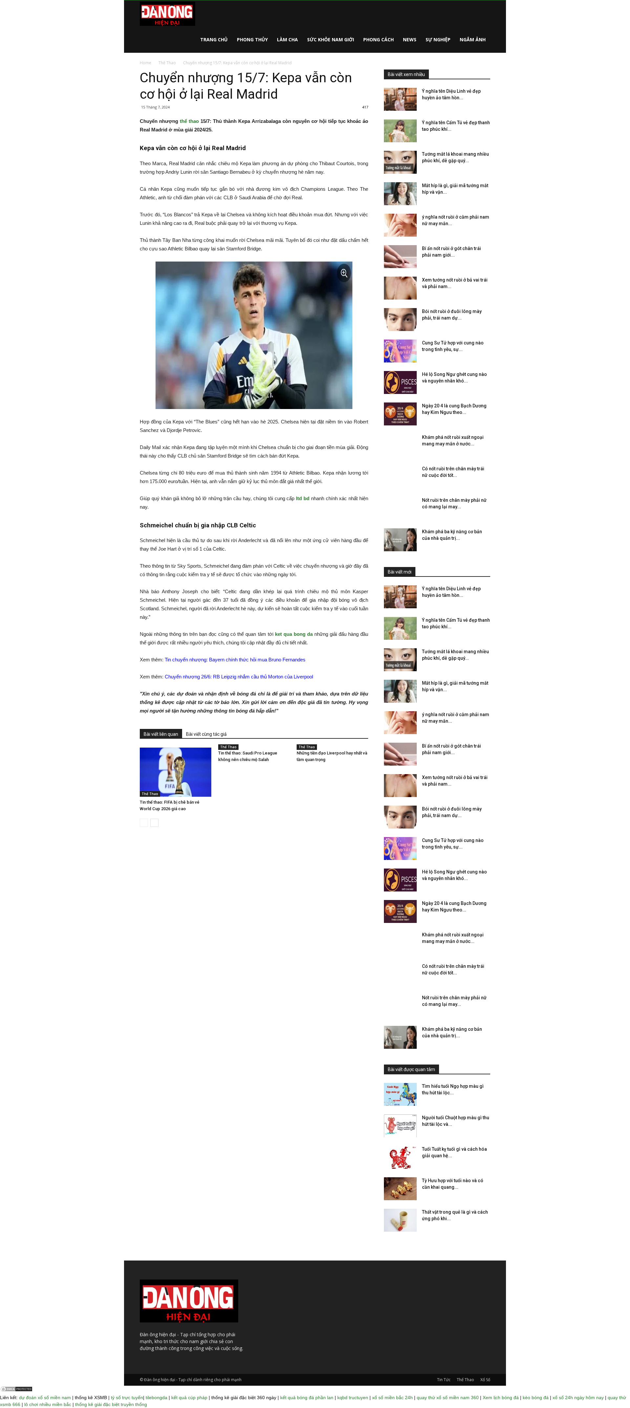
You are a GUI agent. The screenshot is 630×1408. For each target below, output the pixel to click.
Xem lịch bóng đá (501, 1397)
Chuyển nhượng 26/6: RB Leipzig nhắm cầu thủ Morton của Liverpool (239, 676)
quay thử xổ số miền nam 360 (448, 1397)
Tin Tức (444, 1379)
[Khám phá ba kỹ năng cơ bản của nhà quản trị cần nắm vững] (400, 539)
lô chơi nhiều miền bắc (47, 1404)
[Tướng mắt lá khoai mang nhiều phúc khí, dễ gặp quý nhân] (400, 162)
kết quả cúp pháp (189, 1397)
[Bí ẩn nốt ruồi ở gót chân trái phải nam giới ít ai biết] (400, 256)
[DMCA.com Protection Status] (16, 1390)
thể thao (189, 121)
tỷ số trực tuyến (127, 1397)
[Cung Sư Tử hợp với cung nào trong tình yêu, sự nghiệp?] (400, 351)
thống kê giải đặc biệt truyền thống (111, 1404)
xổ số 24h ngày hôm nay (578, 1397)
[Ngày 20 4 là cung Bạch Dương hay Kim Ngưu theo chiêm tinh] (400, 413)
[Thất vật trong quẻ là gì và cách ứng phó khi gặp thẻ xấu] (400, 1220)
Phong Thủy (252, 39)
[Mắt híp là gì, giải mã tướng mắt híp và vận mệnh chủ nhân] (400, 193)
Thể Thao (167, 63)
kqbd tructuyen (352, 1397)
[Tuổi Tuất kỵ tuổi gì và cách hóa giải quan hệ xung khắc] (400, 1157)
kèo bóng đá (536, 1397)
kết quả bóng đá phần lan (306, 1397)
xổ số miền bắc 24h (392, 1397)
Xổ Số (485, 1379)
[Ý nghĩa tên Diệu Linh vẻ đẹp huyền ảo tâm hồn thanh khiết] (400, 99)
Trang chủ (214, 39)
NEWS (409, 39)
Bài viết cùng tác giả (206, 734)
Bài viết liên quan (161, 734)
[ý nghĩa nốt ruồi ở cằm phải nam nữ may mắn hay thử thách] (400, 225)
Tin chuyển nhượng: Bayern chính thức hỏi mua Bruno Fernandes (235, 659)
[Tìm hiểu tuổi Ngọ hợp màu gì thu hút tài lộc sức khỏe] (400, 1094)
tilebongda (156, 1397)
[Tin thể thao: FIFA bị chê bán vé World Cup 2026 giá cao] (175, 772)
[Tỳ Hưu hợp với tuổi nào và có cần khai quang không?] (400, 1188)
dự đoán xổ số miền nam (45, 1397)
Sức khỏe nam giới (330, 39)
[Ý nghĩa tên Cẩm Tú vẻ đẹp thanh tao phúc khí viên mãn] (400, 130)
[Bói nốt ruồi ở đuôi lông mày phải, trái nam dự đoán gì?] (400, 319)
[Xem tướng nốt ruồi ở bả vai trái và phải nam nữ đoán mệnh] (400, 288)
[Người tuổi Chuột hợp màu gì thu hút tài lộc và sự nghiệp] (400, 1125)
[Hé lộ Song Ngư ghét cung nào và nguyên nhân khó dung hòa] (400, 382)
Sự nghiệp (438, 39)
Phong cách (378, 39)
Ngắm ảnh (473, 39)
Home (145, 63)
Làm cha (287, 39)
